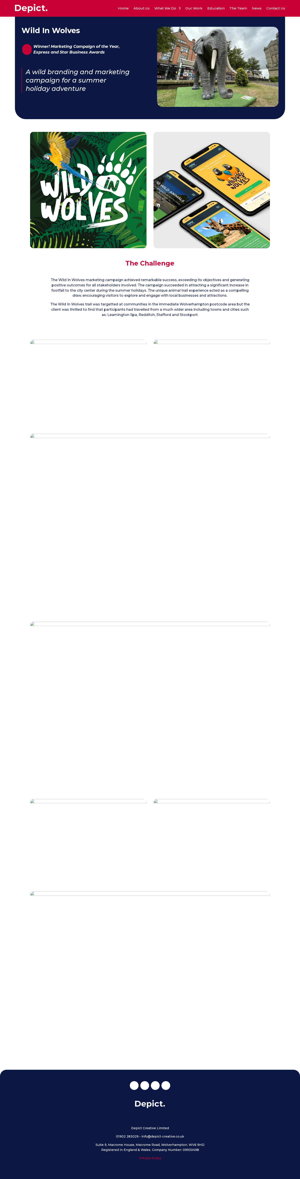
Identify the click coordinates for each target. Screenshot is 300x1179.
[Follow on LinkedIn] (155, 1085)
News (257, 8)
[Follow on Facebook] (134, 1085)
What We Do (165, 8)
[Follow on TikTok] (165, 1085)
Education (216, 8)
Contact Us (275, 8)
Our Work (193, 8)
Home (123, 8)
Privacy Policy (150, 1158)
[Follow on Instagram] (144, 1085)
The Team (238, 8)
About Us (142, 8)
